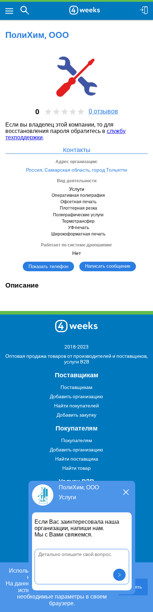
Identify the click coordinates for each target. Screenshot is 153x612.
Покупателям (76, 440)
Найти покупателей (76, 405)
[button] (119, 575)
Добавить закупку (76, 415)
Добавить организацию (76, 396)
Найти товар (76, 468)
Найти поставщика (76, 459)
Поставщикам (76, 387)
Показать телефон (48, 266)
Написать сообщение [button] (107, 266)
